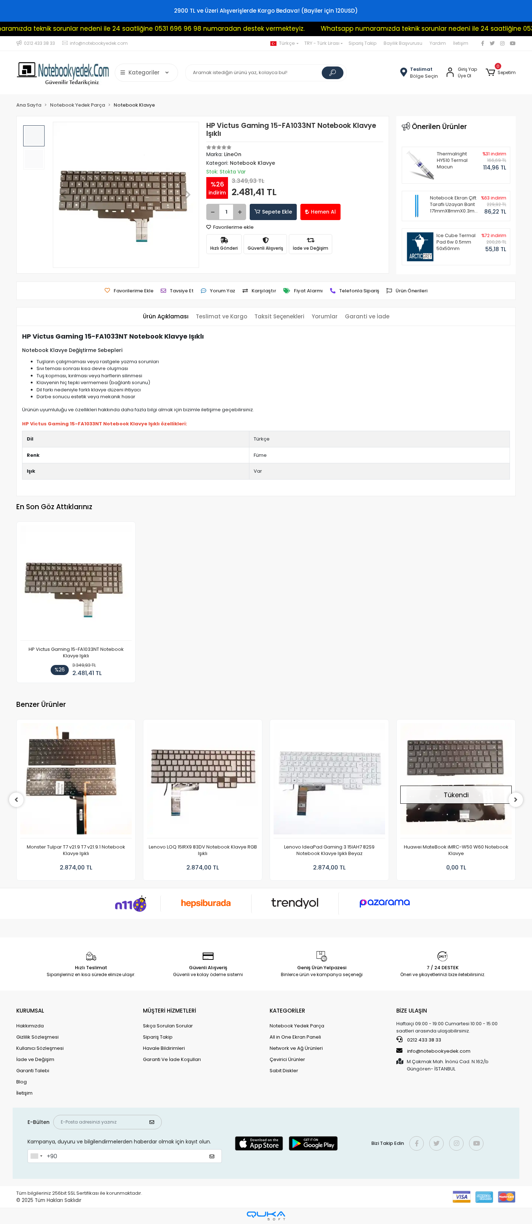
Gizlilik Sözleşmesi (37, 1037)
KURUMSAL (30, 1010)
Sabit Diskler (284, 1070)
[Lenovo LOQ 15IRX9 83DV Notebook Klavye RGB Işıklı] (202, 780)
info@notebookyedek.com (438, 1051)
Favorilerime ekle (233, 227)
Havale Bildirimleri (164, 1048)
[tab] (166, 317)
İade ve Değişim (35, 1059)
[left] (16, 800)
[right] (515, 800)
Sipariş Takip (362, 43)
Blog (21, 1081)
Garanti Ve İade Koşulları (172, 1059)
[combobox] (36, 1156)
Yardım (438, 43)
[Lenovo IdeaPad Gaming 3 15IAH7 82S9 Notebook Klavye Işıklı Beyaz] (329, 780)
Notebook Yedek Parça (297, 1025)
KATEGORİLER (287, 1010)
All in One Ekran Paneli (295, 1037)
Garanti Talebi (32, 1070)
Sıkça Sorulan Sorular (168, 1025)
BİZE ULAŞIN (411, 1010)
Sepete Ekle (277, 211)
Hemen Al (323, 211)
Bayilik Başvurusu (403, 43)
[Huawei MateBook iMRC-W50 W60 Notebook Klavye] (456, 780)
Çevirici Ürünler (287, 1059)
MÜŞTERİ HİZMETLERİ (169, 1010)
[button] (501, 72)
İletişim (460, 43)
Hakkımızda (30, 1025)
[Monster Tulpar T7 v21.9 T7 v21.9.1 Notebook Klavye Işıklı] (76, 780)
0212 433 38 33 (423, 1039)
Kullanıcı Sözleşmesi (40, 1048)
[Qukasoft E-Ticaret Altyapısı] (266, 1215)
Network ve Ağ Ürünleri (296, 1048)
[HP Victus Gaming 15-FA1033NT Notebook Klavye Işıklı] (76, 583)
